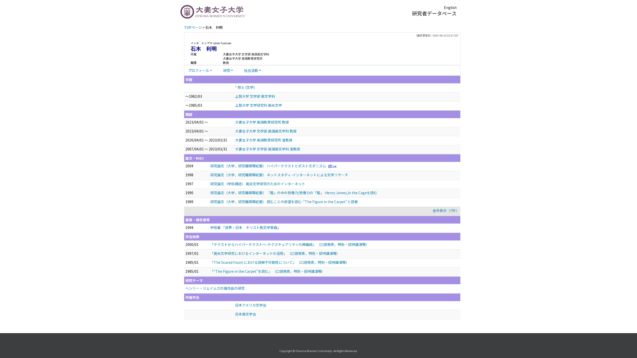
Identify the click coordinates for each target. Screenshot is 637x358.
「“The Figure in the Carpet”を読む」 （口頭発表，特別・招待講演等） (267, 271)
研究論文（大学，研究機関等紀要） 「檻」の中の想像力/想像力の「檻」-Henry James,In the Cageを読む (293, 192)
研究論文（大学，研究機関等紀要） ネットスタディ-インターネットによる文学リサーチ (279, 174)
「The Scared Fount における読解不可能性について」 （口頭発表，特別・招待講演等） (279, 262)
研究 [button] (226, 70)
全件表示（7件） (446, 210)
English (450, 7)
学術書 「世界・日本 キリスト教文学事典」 (245, 227)
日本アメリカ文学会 (250, 305)
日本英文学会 (245, 314)
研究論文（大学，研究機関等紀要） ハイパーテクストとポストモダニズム (268, 165)
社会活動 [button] (251, 70)
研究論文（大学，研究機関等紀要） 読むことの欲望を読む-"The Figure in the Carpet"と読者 (284, 201)
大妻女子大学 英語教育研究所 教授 (262, 122)
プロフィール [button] (198, 70)
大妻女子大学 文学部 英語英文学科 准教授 (267, 148)
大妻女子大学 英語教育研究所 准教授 (263, 139)
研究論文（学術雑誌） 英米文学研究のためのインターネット (257, 183)
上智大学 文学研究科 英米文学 (258, 105)
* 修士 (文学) (245, 87)
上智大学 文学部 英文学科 (255, 96)
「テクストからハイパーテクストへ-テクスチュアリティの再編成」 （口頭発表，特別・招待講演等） (289, 244)
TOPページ (193, 27)
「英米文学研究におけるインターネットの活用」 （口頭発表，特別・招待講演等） (275, 253)
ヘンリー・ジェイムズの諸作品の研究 (215, 288)
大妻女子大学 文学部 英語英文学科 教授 (266, 131)
